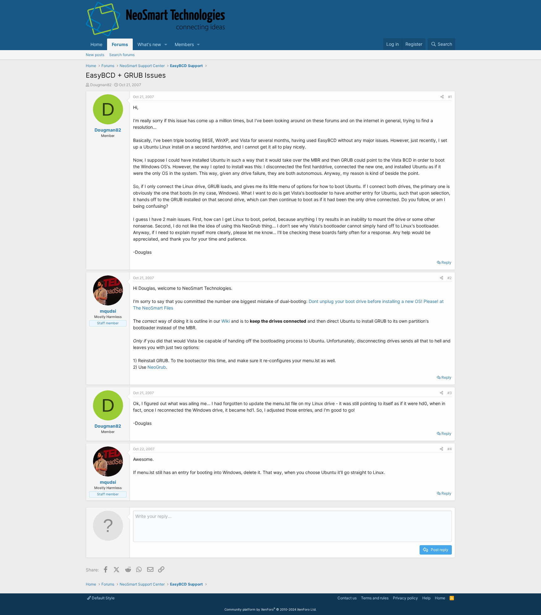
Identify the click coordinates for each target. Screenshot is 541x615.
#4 (449, 449)
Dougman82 (100, 84)
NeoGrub (156, 367)
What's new (149, 44)
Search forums (122, 54)
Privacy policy (405, 598)
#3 (449, 393)
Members (184, 44)
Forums (120, 44)
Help (426, 598)
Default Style (103, 598)
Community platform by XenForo (270, 609)
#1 (450, 97)
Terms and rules (375, 598)
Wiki (225, 321)
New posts (95, 54)
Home (96, 44)
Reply (446, 262)
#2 (449, 278)
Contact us (347, 598)
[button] (166, 44)
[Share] (442, 97)
